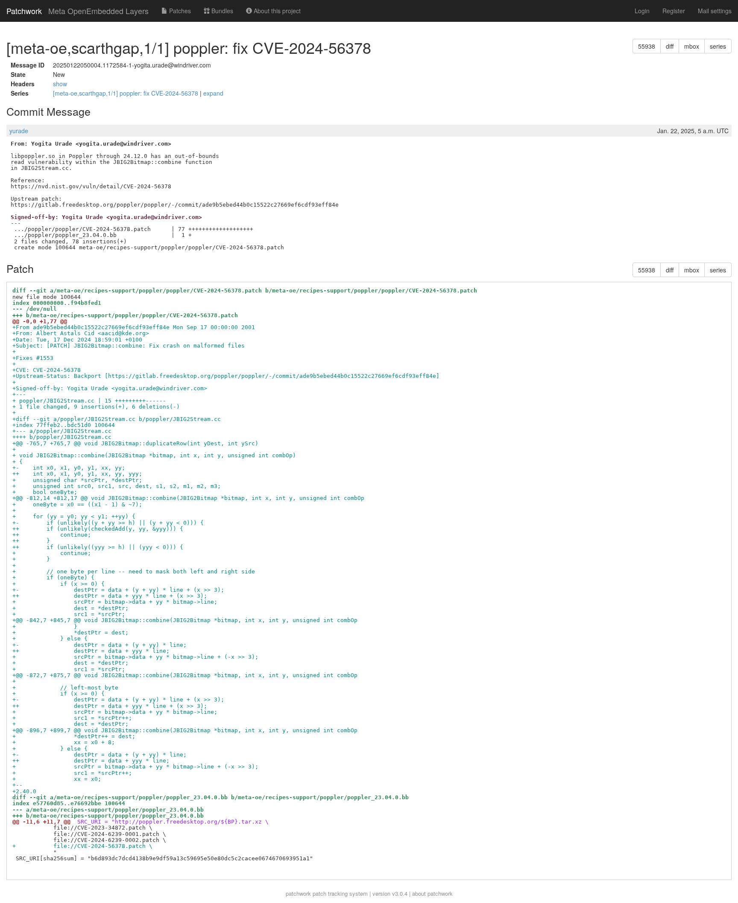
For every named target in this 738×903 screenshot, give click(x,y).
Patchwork (24, 10)
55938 (646, 46)
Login (642, 10)
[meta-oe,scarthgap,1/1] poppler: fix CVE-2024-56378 (126, 93)
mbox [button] (691, 46)
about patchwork (432, 893)
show (60, 83)
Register (673, 10)
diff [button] (670, 46)
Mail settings (715, 10)
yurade (18, 130)
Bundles (221, 10)
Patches (179, 10)
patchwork (298, 893)
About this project (276, 10)
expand (213, 93)
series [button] (718, 46)
